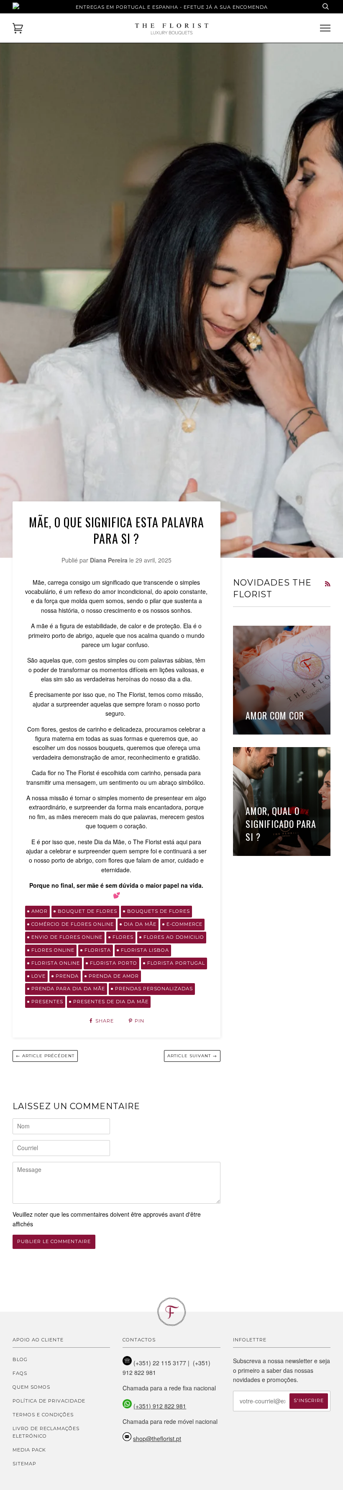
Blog (20, 1359)
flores (123, 937)
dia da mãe (140, 924)
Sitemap (24, 1464)
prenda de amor (114, 976)
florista (97, 950)
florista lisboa (145, 950)
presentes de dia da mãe (110, 1001)
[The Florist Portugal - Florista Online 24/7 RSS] (327, 583)
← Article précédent (45, 1055)
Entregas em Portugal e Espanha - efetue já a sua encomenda (172, 7)
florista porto (113, 963)
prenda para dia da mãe (68, 989)
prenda (67, 976)
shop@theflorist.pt (157, 1438)
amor (39, 911)
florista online (55, 963)
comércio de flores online (72, 924)
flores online (52, 950)
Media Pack (29, 1450)
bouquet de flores (87, 911)
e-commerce (184, 924)
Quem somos (31, 1387)
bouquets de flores (158, 911)
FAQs (20, 1373)
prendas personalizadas (154, 989)
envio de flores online (66, 937)
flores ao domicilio (173, 937)
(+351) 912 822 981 (159, 1406)
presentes (47, 1001)
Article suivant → (192, 1055)
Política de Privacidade (49, 1401)
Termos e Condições (43, 1415)
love (38, 976)
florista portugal (176, 963)
